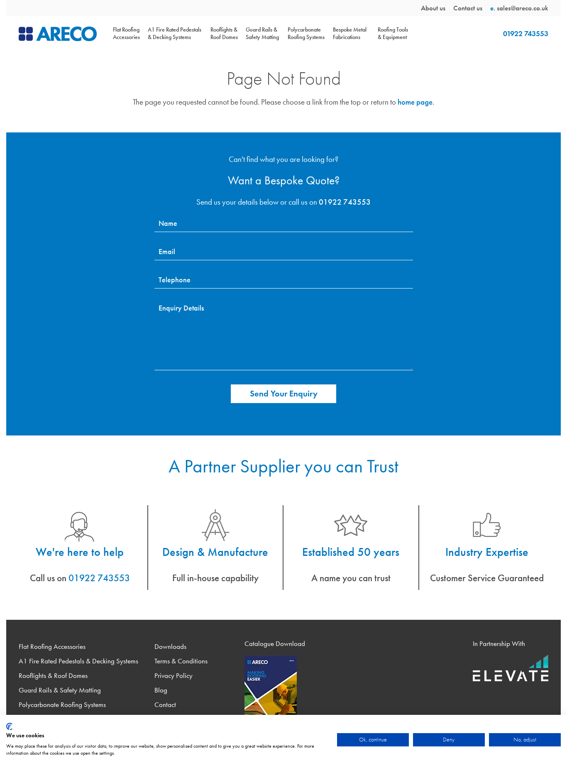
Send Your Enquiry (284, 393)
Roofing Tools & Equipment (393, 33)
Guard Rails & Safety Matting (262, 33)
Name (168, 223)
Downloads (170, 647)
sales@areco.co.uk (522, 8)
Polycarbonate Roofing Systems (306, 33)
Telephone (175, 279)
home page (415, 102)
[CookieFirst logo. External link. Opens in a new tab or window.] (9, 726)
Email (167, 251)
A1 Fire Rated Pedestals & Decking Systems (174, 33)
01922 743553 (525, 33)
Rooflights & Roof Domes (224, 33)
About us (433, 8)
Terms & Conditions (181, 661)
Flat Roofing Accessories (126, 33)
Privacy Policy (173, 676)
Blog (160, 690)
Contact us (467, 8)
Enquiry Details (181, 308)
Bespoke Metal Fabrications (350, 33)
